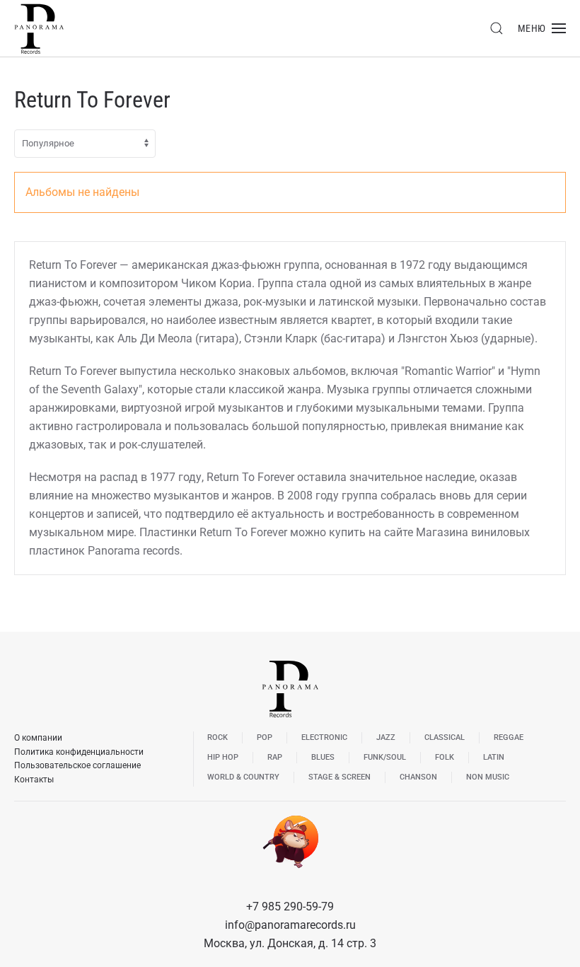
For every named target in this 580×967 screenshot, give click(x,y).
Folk (444, 757)
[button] (496, 28)
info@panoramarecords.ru (290, 925)
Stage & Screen (339, 777)
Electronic (324, 737)
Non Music (487, 777)
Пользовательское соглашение (77, 765)
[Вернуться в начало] (39, 28)
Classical (444, 737)
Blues (323, 757)
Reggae (508, 737)
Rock (217, 737)
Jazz (385, 737)
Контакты (34, 779)
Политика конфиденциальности (79, 752)
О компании (38, 738)
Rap (274, 757)
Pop (264, 737)
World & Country (243, 777)
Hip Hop (222, 757)
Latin (493, 757)
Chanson (418, 777)
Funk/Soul (385, 757)
